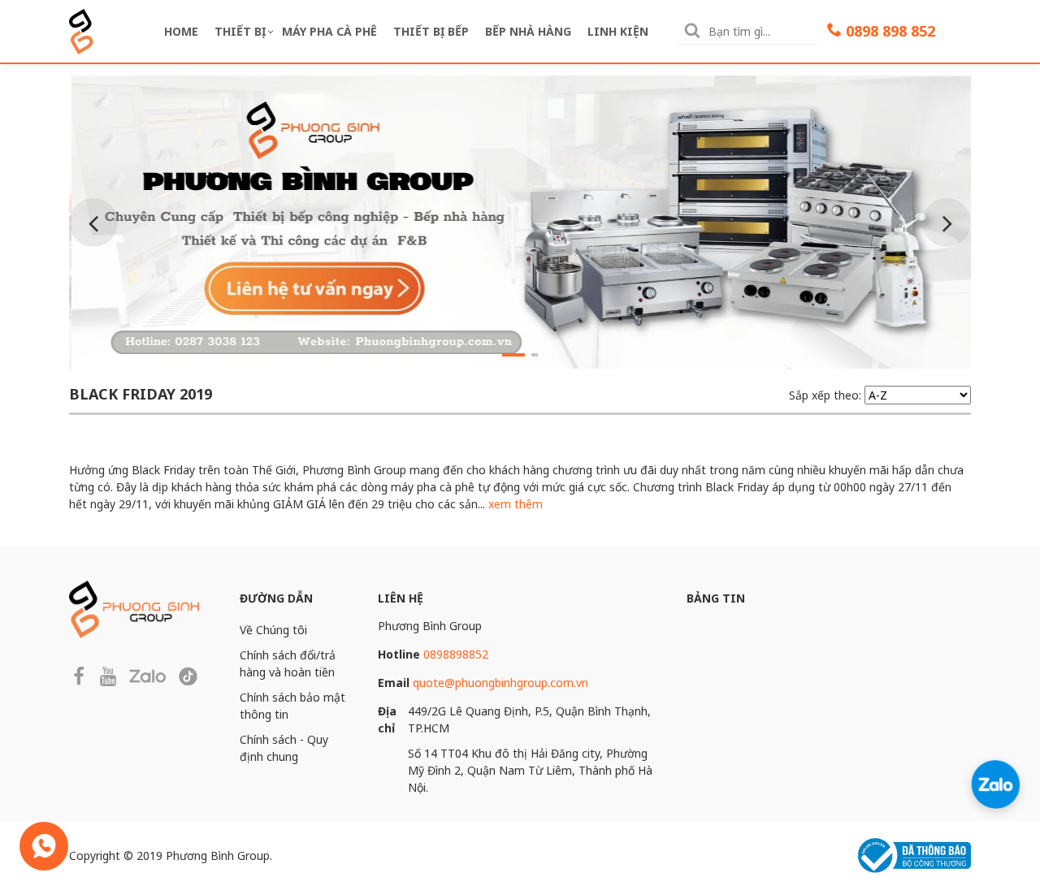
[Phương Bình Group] (81, 29)
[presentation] (93, 222)
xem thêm (515, 504)
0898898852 (455, 654)
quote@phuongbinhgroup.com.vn (500, 682)
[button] (513, 352)
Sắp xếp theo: (825, 395)
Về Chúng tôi (273, 629)
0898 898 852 (890, 31)
